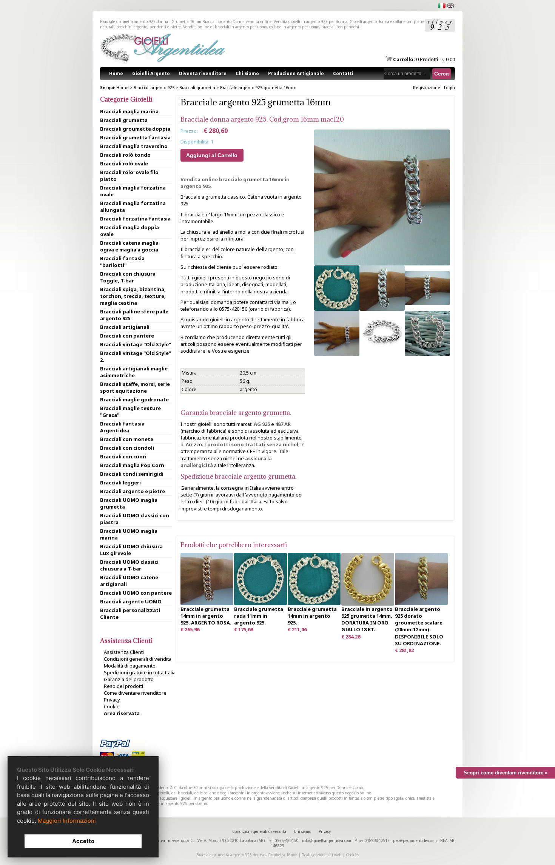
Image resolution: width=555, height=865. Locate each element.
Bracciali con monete (126, 439)
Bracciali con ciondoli (127, 447)
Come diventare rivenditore (135, 692)
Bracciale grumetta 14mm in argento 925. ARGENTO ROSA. (205, 616)
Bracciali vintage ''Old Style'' (135, 344)
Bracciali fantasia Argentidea (122, 427)
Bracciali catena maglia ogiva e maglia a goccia (129, 246)
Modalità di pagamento (130, 665)
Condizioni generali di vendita (137, 658)
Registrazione (426, 87)
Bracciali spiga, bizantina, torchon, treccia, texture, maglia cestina (133, 296)
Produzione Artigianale (296, 73)
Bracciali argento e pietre (132, 491)
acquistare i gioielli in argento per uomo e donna (203, 798)
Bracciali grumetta (197, 87)
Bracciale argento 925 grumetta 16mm (258, 87)
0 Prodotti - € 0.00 (424, 59)
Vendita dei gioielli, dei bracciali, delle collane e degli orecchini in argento (200, 793)
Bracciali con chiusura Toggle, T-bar (128, 277)
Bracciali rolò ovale (124, 163)
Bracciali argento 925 (154, 87)
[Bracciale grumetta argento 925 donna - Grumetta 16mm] (336, 308)
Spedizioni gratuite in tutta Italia (140, 672)
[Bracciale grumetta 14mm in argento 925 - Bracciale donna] (314, 603)
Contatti (343, 73)
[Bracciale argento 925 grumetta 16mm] (382, 263)
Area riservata (122, 713)
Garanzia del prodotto (129, 679)
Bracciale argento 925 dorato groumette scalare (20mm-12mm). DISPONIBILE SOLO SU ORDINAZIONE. (419, 626)
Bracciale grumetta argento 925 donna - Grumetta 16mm (247, 854)
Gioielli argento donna (369, 21)
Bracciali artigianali (125, 327)
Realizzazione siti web (322, 854)
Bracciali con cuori (123, 456)
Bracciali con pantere (127, 335)
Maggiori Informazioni (67, 820)
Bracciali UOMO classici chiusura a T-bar (129, 565)
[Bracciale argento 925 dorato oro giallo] (367, 603)
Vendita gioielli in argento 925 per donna (310, 21)
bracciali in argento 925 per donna (176, 803)
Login (449, 87)
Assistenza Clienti (124, 652)
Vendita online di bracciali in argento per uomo (225, 26)
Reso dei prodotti (123, 686)
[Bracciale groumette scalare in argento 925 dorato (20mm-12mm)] (421, 603)
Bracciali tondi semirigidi (131, 473)
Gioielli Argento (151, 73)
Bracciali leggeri (120, 482)
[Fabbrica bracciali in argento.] (260, 603)
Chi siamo (302, 831)
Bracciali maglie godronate (134, 399)
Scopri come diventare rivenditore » (505, 773)
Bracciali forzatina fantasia (135, 218)
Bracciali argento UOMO (131, 601)
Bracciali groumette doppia (135, 128)
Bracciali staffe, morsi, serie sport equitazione (135, 387)
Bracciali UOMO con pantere (136, 592)
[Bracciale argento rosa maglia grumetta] (206, 603)
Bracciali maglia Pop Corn (132, 465)
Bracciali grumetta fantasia (135, 137)
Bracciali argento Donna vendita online (236, 21)
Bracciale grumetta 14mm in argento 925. (312, 616)
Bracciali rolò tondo (125, 154)
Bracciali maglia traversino (134, 146)
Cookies (352, 854)
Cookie (112, 706)
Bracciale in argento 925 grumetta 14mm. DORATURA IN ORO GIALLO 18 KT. (367, 619)
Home (116, 73)
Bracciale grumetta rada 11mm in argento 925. (258, 616)
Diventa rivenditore (203, 73)
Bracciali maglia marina (129, 111)
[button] (441, 73)
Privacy (112, 699)
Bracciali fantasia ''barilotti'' (122, 261)
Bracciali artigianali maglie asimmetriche (134, 372)
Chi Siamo (247, 73)
